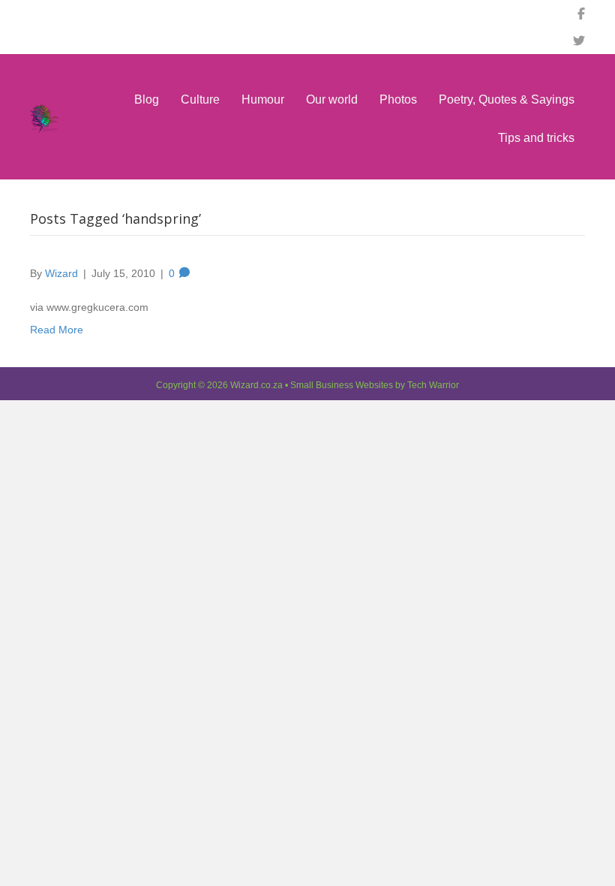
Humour (263, 99)
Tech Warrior (433, 385)
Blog (146, 99)
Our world (332, 99)
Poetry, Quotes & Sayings (506, 99)
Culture (200, 99)
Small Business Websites (341, 385)
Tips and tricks (536, 137)
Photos (398, 99)
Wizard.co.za (256, 385)
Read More (56, 330)
